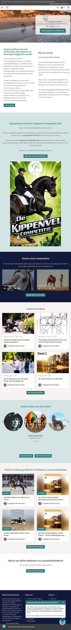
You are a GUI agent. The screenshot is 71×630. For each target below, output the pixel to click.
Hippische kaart (23, 83)
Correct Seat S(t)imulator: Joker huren (16, 534)
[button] (58, 7)
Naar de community (43, 456)
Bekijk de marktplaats (35, 547)
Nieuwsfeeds (54, 57)
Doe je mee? (9, 105)
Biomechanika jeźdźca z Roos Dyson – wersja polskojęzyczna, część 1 (51, 534)
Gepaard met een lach (16, 503)
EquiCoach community (55, 90)
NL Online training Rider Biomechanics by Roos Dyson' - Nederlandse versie (51, 498)
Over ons (53, 599)
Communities (43, 57)
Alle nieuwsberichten (35, 392)
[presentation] (3, 421)
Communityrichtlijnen (34, 599)
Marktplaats (10, 88)
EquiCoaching (9, 286)
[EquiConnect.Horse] (7, 7)
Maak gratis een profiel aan (53, 31)
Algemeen (42, 286)
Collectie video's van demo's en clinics (17, 498)
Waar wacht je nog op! (35, 571)
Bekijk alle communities (35, 295)
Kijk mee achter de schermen (35, 156)
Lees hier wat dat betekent (45, 2)
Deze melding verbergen (58, 4)
